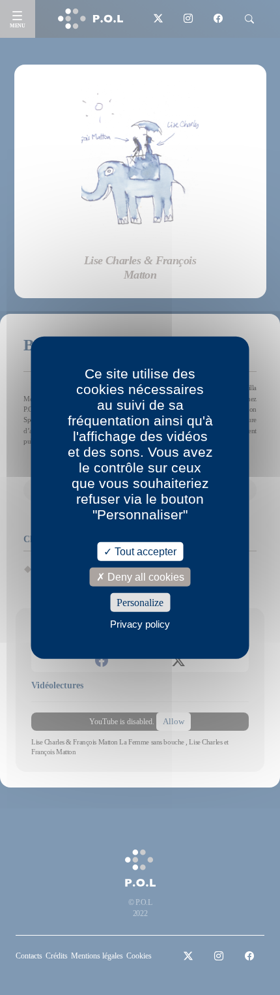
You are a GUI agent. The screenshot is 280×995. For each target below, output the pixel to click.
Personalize (140, 602)
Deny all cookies (144, 576)
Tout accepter (144, 551)
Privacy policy (140, 624)
